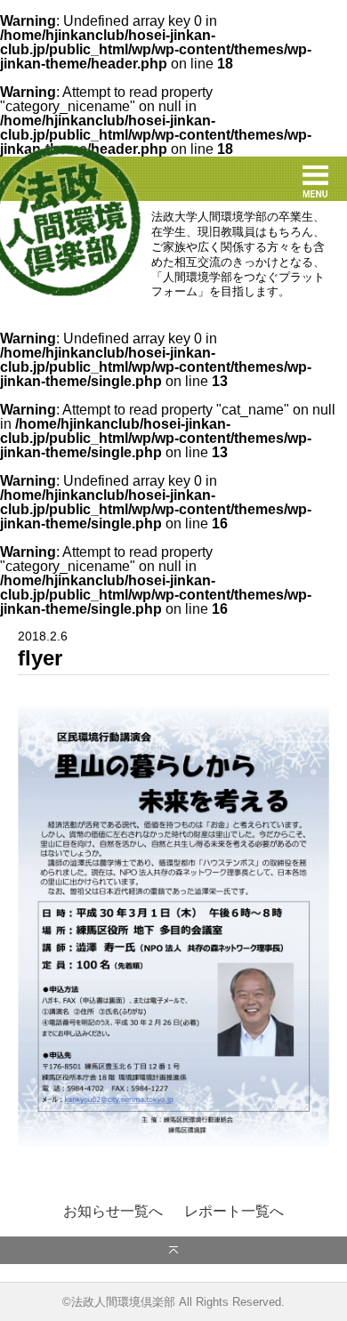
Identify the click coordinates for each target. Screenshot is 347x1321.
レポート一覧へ (234, 1211)
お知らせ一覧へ (113, 1211)
